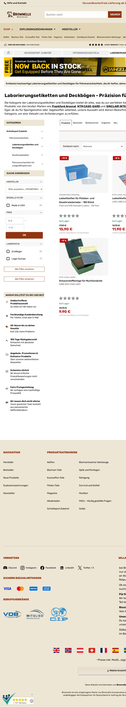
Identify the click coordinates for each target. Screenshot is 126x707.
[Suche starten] (115, 14)
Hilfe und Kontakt (17, 3)
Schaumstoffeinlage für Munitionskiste (80, 280)
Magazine (58, 37)
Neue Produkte (11, 477)
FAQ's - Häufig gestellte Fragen (95, 501)
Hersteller (70, 29)
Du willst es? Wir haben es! (23, 306)
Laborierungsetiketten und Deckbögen (74, 233)
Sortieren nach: (71, 146)
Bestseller (8, 470)
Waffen (6, 37)
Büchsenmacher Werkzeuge (109, 37)
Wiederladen (69, 37)
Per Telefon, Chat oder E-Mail (24, 317)
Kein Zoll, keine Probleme (22, 331)
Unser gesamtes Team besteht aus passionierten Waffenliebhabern (25, 407)
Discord (13, 567)
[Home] (7, 52)
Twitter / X (88, 567)
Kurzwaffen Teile (32, 37)
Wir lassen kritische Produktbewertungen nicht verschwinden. (23, 376)
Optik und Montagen (89, 470)
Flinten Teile (47, 37)
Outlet (82, 508)
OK (24, 235)
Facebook (51, 567)
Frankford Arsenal (64, 106)
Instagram (31, 567)
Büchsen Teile (17, 37)
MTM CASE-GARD (88, 106)
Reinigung (84, 477)
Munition (83, 493)
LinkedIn (69, 567)
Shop (6, 29)
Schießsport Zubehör (86, 37)
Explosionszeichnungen (36, 29)
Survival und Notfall (89, 485)
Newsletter (9, 493)
